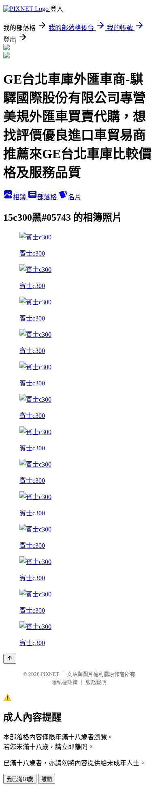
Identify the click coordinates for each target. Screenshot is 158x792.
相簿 (20, 197)
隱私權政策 (64, 682)
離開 (46, 779)
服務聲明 (96, 682)
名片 (74, 197)
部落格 (47, 197)
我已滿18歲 (19, 779)
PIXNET (50, 674)
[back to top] (9, 659)
